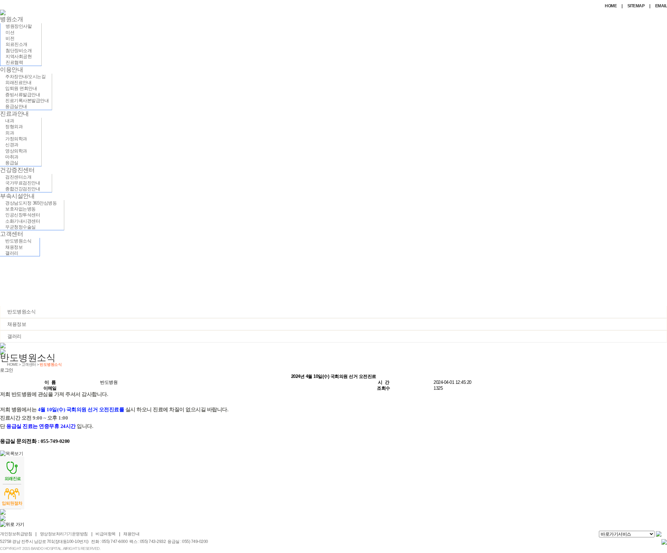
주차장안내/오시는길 (25, 76)
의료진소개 (16, 44)
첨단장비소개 (19, 50)
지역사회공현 (19, 56)
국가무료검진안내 (22, 182)
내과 (9, 120)
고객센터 (11, 234)
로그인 (6, 370)
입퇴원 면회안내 (21, 88)
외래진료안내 (18, 82)
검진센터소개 (18, 177)
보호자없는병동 (20, 209)
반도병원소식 (18, 241)
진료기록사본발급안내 (27, 100)
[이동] (659, 534)
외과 (9, 132)
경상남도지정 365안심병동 (31, 203)
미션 (10, 32)
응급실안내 (16, 106)
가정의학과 (16, 138)
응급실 (11, 162)
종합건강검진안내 (22, 188)
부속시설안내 (17, 196)
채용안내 (131, 533)
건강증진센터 (17, 170)
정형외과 (14, 126)
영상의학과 (16, 151)
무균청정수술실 (20, 227)
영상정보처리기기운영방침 (64, 533)
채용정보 (14, 247)
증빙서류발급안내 (22, 94)
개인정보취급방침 (16, 533)
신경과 (11, 144)
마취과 (11, 156)
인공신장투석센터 (22, 214)
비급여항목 (106, 533)
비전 (10, 38)
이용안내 (11, 69)
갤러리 (11, 253)
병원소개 (11, 19)
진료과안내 (14, 113)
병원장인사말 (19, 26)
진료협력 (14, 62)
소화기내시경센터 (22, 221)
